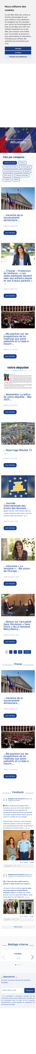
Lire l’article (10, 715)
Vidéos (16, 180)
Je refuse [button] (18, 52)
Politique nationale (21, 175)
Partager (32, 863)
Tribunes (7, 180)
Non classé (7, 175)
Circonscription (25, 167)
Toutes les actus (10, 163)
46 (20, 652)
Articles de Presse (10, 167)
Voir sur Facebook (24, 863)
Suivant (27, 652)
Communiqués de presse (12, 171)
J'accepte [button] (18, 48)
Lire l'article (10, 233)
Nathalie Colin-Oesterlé (16, 799)
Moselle (27, 171)
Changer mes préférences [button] (18, 56)
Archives (22, 163)
